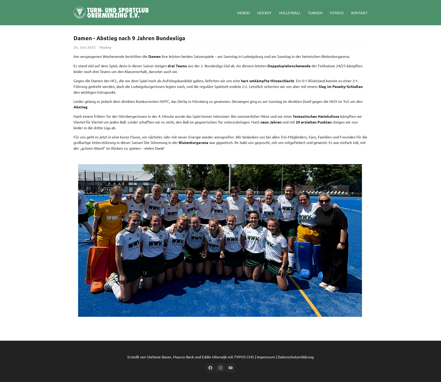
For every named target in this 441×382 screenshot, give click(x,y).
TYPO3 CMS (244, 356)
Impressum (266, 356)
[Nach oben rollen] (430, 371)
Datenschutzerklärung (296, 356)
